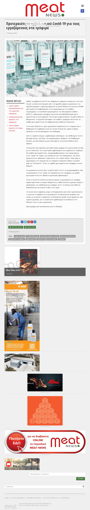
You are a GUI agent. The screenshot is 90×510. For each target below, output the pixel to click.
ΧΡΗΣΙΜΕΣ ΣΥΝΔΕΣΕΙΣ (34, 498)
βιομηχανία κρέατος (68, 236)
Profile (6, 498)
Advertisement (45, 392)
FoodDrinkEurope (32, 236)
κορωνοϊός (41, 239)
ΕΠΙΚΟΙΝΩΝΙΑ (65, 498)
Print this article (16, 227)
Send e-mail (30, 227)
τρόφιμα (62, 239)
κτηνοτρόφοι (51, 239)
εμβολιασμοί (30, 239)
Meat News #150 (13, 270)
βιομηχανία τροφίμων (16, 239)
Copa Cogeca (19, 236)
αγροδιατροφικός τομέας (50, 236)
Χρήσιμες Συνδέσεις (54, 26)
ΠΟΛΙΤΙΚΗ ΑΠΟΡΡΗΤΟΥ (50, 498)
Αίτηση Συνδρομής (55, 24)
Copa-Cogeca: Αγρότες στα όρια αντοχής (15, 128)
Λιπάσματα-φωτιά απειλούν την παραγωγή (15, 119)
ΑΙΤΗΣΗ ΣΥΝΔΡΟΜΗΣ (18, 498)
